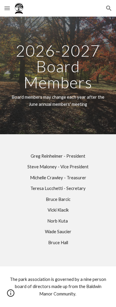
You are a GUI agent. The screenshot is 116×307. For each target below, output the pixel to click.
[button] (7, 8)
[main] (58, 75)
